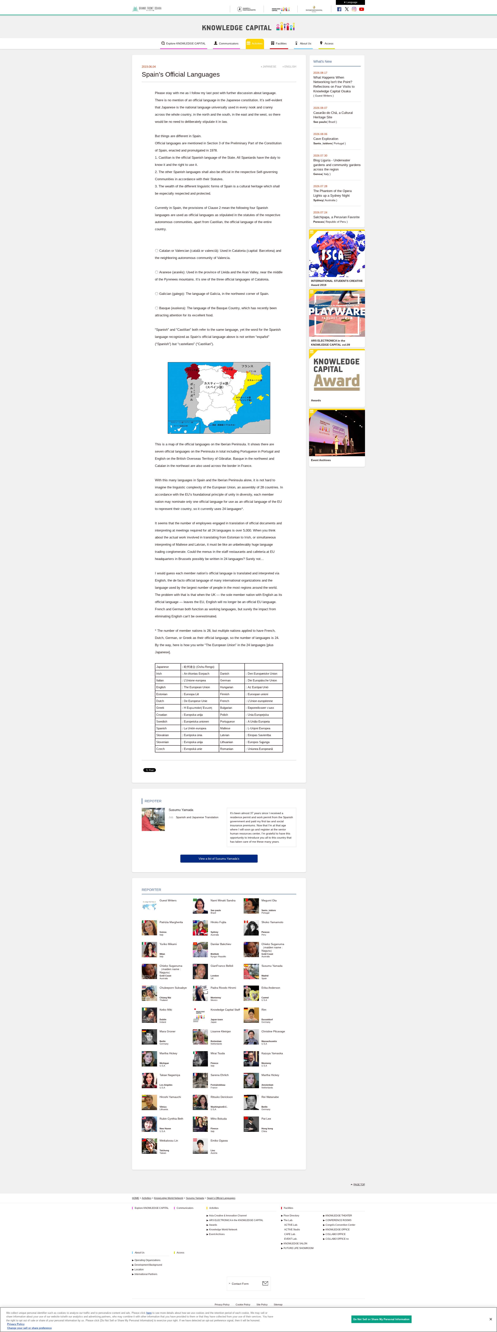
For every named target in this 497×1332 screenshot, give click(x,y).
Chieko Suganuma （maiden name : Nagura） (273, 947)
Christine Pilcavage (273, 1031)
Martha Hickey (170, 1053)
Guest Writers (168, 900)
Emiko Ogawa (219, 1140)
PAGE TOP (359, 1184)
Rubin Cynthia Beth (171, 1118)
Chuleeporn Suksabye (173, 987)
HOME (135, 1198)
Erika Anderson (271, 987)
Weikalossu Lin (169, 1140)
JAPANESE (269, 66)
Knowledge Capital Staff (225, 1009)
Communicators (228, 43)
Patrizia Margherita (171, 922)
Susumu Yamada (272, 965)
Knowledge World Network (222, 1229)
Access (329, 43)
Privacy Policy (222, 1304)
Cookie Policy (243, 1304)
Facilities (281, 43)
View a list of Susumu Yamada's (219, 858)
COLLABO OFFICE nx (336, 1239)
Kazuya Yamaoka (272, 1053)
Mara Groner (168, 1031)
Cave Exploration (325, 139)
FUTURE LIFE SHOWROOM (297, 1248)
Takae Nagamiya (170, 1075)
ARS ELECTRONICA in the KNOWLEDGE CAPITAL (235, 1220)
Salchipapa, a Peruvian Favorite (336, 217)
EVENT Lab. (290, 1239)
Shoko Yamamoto (272, 922)
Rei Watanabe (270, 1096)
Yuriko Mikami (168, 944)
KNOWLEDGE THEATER (337, 1215)
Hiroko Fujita (218, 922)
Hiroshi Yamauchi (170, 1096)
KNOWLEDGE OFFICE (336, 1229)
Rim (264, 1009)
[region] (248, 1319)
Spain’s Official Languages (221, 1198)
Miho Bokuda (219, 1118)
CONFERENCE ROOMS (337, 1220)
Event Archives (216, 1234)
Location (138, 1269)
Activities (257, 43)
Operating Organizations (146, 1260)
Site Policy (262, 1304)
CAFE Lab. (290, 1234)
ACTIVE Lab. (291, 1225)
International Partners (144, 1274)
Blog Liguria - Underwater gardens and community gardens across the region (337, 164)
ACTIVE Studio (292, 1229)
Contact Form (240, 1283)
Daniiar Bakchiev (221, 944)
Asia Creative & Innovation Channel (227, 1215)
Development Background (147, 1265)
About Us (305, 43)
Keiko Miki (166, 1009)
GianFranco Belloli (222, 965)
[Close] (491, 1319)
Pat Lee (266, 1118)
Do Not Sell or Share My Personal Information (381, 1319)
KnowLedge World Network (168, 1198)
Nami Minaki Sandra (223, 900)
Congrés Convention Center (339, 1225)
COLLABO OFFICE (334, 1234)
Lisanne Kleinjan (221, 1031)
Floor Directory (290, 1215)
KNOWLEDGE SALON (294, 1243)
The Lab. (287, 1220)
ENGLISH (290, 66)
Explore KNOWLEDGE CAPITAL (186, 43)
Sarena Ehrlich (220, 1075)
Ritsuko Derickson (222, 1096)
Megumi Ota (269, 900)
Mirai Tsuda (218, 1053)
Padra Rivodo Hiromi (223, 987)
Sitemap (278, 1304)
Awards (212, 1225)
